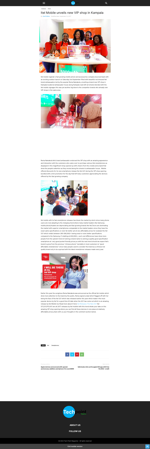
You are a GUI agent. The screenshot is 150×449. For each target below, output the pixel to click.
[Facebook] (67, 354)
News (49, 8)
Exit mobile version (75, 446)
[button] (44, 3)
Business (44, 8)
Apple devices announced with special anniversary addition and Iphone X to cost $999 (57, 368)
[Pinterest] (77, 354)
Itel (48, 345)
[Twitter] (72, 354)
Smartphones (55, 345)
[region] (75, 145)
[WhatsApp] (82, 354)
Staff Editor (46, 16)
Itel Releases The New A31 (87, 304)
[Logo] (75, 419)
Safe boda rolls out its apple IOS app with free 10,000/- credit (93, 368)
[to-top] (147, 446)
